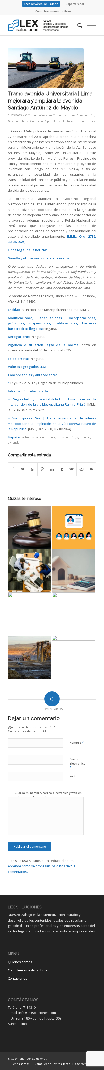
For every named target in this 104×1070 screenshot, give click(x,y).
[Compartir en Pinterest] (42, 469)
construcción (66, 437)
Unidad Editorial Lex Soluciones (74, 121)
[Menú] (89, 25)
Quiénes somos (20, 962)
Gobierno (36, 121)
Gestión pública (18, 121)
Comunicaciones (64, 115)
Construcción (85, 115)
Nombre (77, 742)
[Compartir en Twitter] (23, 469)
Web (73, 776)
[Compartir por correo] (91, 469)
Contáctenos (17, 978)
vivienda (14, 442)
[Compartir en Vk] (71, 469)
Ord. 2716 (87, 236)
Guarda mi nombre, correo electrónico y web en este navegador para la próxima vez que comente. (48, 797)
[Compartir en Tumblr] (62, 469)
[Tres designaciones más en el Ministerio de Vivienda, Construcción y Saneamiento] (73, 614)
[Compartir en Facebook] (13, 469)
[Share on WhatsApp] (32, 469)
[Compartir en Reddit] (81, 469)
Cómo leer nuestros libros (53, 11)
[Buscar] (77, 25)
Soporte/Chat (75, 4)
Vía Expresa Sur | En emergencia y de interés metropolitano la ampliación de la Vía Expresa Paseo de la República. (52, 423)
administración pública (38, 437)
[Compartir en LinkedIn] (52, 469)
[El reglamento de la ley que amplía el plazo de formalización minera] (29, 657)
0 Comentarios (35, 115)
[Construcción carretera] (46, 68)
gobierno (83, 437)
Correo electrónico (77, 763)
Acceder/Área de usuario (41, 4)
